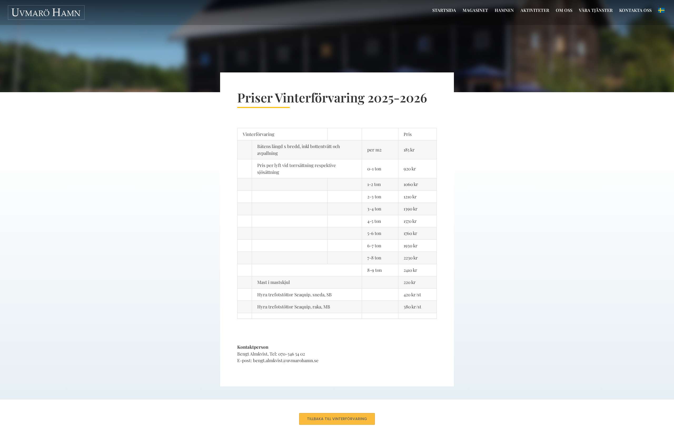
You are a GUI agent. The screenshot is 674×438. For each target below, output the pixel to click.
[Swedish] (661, 10)
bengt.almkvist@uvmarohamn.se (286, 360)
